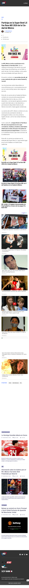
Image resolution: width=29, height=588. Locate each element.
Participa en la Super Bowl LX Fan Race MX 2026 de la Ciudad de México (13, 163)
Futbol (10, 382)
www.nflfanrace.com (7, 87)
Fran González (9, 31)
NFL (2, 19)
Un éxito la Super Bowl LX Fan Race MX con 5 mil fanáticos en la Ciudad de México (14, 184)
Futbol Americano (16, 382)
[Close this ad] (28, 580)
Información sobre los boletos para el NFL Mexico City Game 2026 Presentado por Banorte (13, 472)
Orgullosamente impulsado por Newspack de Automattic (12, 579)
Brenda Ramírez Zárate (7, 437)
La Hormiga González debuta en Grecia (14, 435)
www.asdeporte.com (21, 87)
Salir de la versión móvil (14, 583)
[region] (14, 10)
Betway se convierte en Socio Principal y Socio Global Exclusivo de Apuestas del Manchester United (14, 510)
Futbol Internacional (5, 432)
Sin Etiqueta (4, 505)
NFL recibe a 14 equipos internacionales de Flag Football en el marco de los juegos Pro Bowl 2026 (13, 206)
